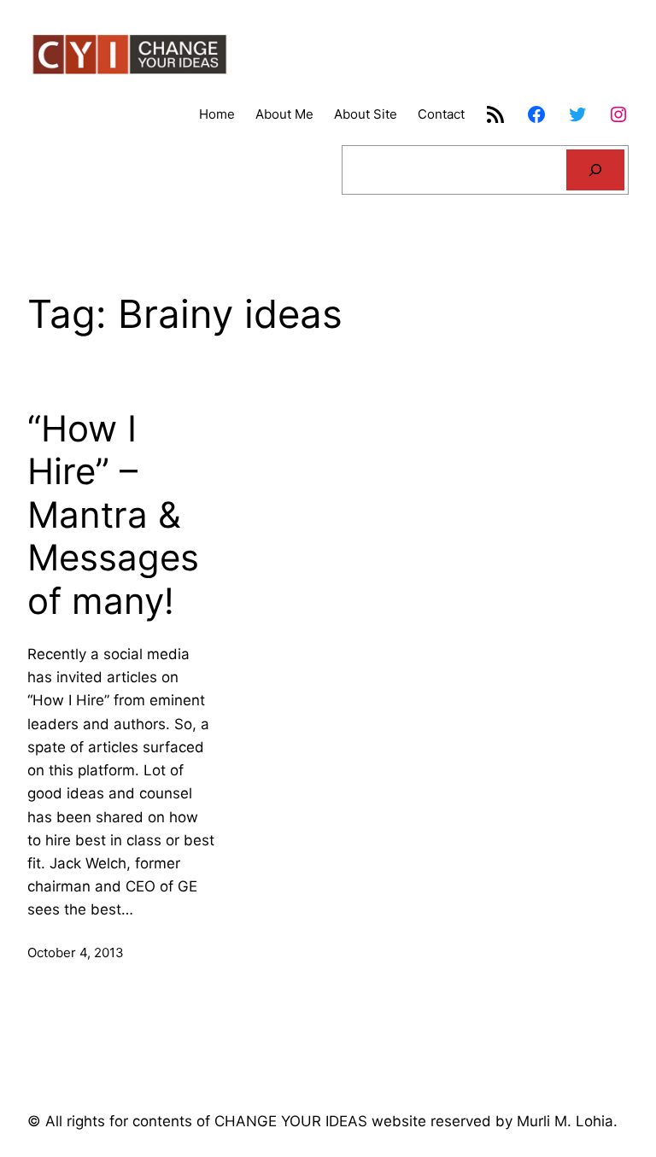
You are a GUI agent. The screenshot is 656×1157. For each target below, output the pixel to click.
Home (217, 114)
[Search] (595, 169)
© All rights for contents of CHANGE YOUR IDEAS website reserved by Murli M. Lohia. (322, 1121)
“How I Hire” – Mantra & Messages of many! (113, 514)
